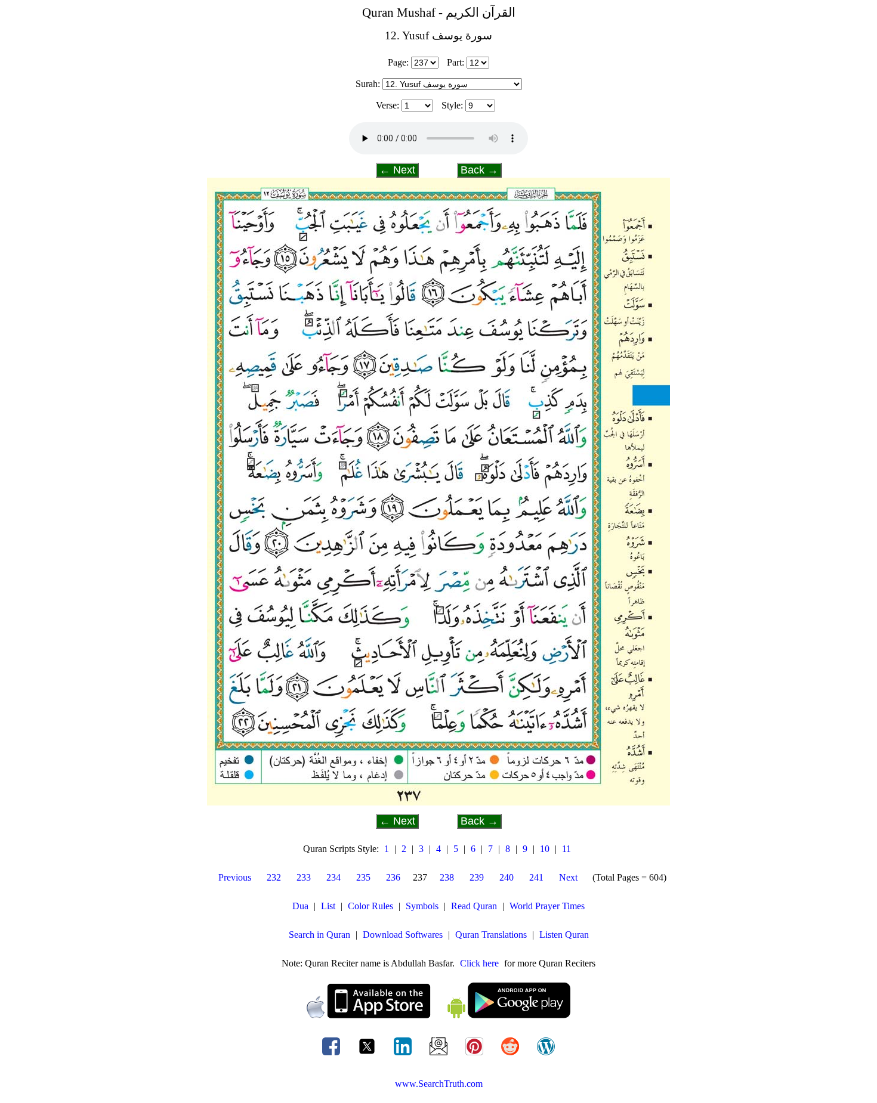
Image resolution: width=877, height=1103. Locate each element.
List (328, 906)
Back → (479, 170)
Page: (398, 62)
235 (363, 877)
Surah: (368, 84)
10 (544, 849)
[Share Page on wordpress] (546, 1055)
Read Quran (474, 906)
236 (393, 877)
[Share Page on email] (440, 1055)
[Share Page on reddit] (511, 1055)
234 (333, 877)
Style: (452, 105)
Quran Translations (491, 935)
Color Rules (370, 906)
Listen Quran (564, 935)
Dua (300, 906)
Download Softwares (403, 935)
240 (506, 877)
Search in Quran (319, 935)
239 (477, 877)
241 (536, 877)
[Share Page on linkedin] (404, 1055)
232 (274, 877)
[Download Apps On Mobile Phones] (438, 1015)
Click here (479, 963)
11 (566, 849)
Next (568, 877)
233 (304, 877)
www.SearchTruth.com (439, 1084)
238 (447, 877)
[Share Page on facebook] (332, 1055)
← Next (397, 170)
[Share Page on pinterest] (475, 1055)
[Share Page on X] (368, 1055)
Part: (455, 62)
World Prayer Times (547, 906)
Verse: (387, 105)
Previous (234, 877)
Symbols (422, 906)
